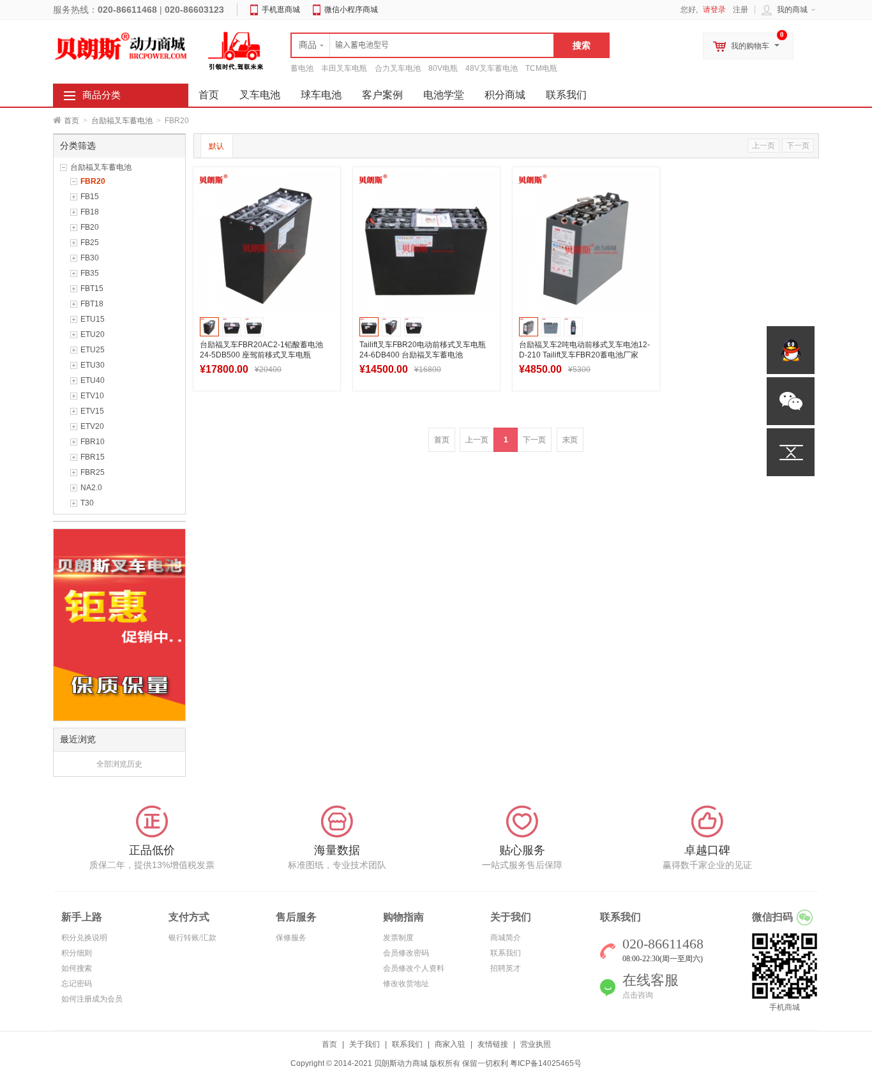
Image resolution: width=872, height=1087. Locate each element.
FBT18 (91, 303)
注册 (740, 9)
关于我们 (364, 1044)
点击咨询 (637, 995)
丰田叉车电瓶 (344, 68)
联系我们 (566, 94)
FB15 (89, 196)
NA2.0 (91, 487)
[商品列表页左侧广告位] (119, 624)
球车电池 (321, 94)
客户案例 (382, 94)
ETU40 (92, 380)
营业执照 (535, 1044)
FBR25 (92, 472)
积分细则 (76, 952)
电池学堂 (443, 94)
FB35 (89, 273)
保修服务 (291, 937)
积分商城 (505, 94)
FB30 (89, 257)
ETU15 (92, 319)
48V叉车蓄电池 (491, 68)
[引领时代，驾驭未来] (236, 50)
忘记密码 (76, 983)
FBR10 (92, 441)
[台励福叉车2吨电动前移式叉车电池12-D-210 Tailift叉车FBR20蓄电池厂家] (586, 240)
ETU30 (92, 365)
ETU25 (92, 349)
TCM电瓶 (541, 68)
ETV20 (92, 426)
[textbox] (422, 45)
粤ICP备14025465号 (546, 1063)
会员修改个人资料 (413, 968)
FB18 (89, 211)
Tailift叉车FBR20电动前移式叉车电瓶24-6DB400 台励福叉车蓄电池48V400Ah (422, 355)
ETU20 (92, 334)
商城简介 (505, 937)
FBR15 (92, 457)
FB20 (89, 227)
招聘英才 (505, 968)
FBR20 (92, 181)
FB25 (89, 242)
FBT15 (91, 288)
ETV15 (92, 411)
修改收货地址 (406, 983)
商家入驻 (450, 1044)
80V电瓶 (443, 68)
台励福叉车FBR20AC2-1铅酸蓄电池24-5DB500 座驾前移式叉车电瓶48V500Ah (261, 355)
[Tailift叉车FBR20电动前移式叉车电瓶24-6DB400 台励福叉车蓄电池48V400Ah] (426, 240)
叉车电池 (259, 94)
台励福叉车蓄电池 (122, 120)
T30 (87, 503)
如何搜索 (76, 968)
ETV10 (92, 395)
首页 (71, 120)
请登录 (714, 9)
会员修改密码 (406, 952)
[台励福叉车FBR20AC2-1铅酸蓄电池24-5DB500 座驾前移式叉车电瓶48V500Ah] (267, 240)
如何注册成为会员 (92, 998)
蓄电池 (301, 68)
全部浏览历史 (119, 764)
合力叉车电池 (398, 68)
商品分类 (101, 95)
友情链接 (492, 1044)
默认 (216, 146)
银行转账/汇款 (192, 937)
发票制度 (398, 937)
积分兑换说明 (84, 937)
